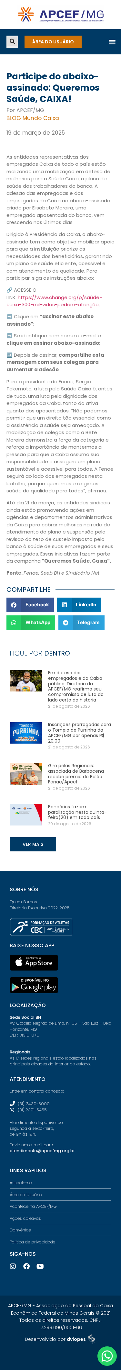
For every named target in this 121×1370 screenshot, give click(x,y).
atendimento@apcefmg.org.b (41, 1151)
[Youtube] (40, 1266)
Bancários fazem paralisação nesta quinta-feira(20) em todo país (77, 812)
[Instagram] (13, 1266)
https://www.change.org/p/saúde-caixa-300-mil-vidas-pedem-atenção (54, 301)
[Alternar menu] (112, 41)
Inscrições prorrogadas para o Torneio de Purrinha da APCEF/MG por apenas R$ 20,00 (79, 732)
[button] (12, 41)
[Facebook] (26, 1266)
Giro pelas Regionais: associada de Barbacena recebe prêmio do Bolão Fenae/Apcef (76, 773)
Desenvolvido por (55, 1339)
